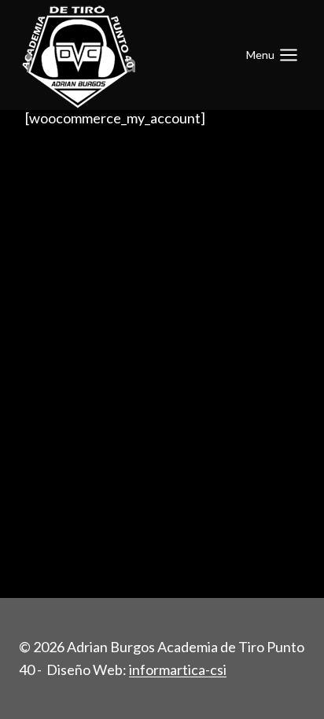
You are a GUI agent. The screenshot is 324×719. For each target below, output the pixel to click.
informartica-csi (177, 669)
